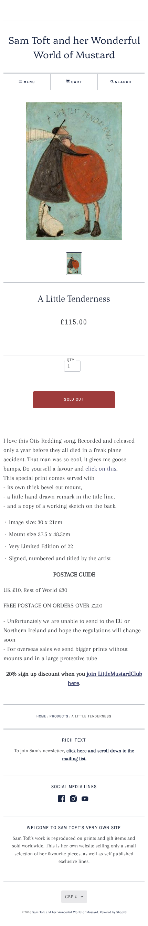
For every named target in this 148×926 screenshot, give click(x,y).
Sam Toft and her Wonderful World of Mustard (65, 912)
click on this (100, 468)
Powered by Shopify (113, 912)
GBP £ (71, 896)
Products (59, 716)
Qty (71, 360)
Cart (76, 82)
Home (41, 716)
